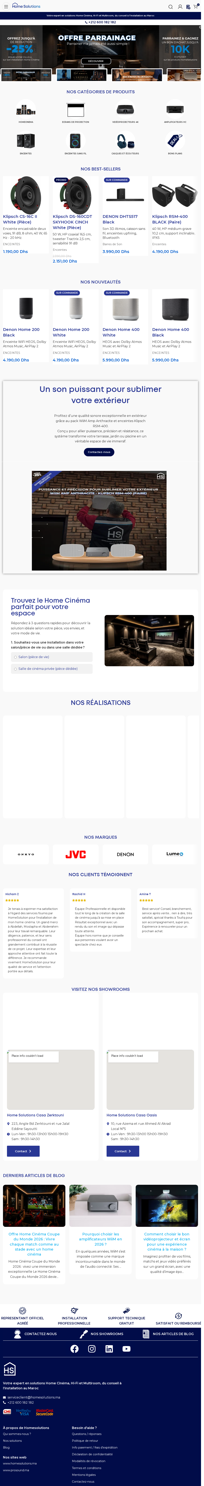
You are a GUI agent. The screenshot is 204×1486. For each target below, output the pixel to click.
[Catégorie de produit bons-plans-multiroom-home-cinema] (175, 144)
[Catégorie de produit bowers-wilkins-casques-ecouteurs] (125, 144)
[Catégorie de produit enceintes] (26, 144)
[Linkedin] (109, 1349)
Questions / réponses (86, 1434)
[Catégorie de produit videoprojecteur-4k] (125, 113)
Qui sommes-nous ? (17, 1434)
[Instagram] (92, 1349)
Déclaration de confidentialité (92, 1454)
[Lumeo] (175, 854)
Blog (6, 1447)
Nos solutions (12, 1441)
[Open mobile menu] (5, 6)
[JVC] (76, 854)
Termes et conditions (86, 1468)
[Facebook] (74, 1349)
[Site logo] (26, 5)
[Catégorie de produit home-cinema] (26, 113)
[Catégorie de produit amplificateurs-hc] (175, 113)
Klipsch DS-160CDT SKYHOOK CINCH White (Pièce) (72, 222)
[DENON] (125, 854)
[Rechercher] (170, 6)
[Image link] (10, 1369)
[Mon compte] (180, 6)
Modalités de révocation (88, 1461)
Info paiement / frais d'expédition (95, 1447)
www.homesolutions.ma (20, 1463)
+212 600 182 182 (102, 22)
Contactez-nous (83, 1481)
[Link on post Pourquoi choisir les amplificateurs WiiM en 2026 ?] (100, 1206)
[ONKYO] (26, 854)
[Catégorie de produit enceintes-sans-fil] (76, 144)
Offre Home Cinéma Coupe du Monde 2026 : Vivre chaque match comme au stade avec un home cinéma (34, 1244)
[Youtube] (126, 1349)
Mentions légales (84, 1475)
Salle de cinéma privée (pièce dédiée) (48, 669)
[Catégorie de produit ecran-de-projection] (76, 113)
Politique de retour (85, 1441)
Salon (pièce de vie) (33, 657)
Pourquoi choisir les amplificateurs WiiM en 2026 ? (100, 1239)
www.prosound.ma (16, 1470)
